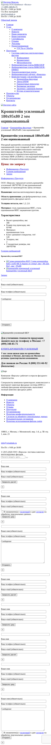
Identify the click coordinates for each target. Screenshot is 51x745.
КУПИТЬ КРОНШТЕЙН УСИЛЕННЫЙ (19, 349)
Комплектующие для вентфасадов (27, 77)
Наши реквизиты (19, 34)
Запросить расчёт (9, 482)
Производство (12, 93)
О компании (17, 29)
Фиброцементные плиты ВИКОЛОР (28, 65)
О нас (8, 27)
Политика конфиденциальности (20, 414)
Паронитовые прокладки (28, 84)
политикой (25, 512)
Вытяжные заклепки (26, 86)
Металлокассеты (24, 62)
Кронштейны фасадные (27, 79)
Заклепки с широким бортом (29, 89)
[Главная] (8, 105)
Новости (15, 32)
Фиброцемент (23, 58)
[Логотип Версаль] (10, 2)
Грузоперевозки (13, 98)
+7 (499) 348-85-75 (9, 7)
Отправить (6, 325)
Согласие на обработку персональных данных (26, 416)
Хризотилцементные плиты (24, 72)
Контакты (10, 100)
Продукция (11, 51)
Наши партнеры (19, 36)
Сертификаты (18, 39)
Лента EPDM (23, 81)
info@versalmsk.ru (8, 14)
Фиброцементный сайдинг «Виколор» (29, 74)
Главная (9, 24)
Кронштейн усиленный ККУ (19, 271)
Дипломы (16, 43)
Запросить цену (8, 517)
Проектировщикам (20, 46)
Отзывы (15, 41)
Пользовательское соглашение (19, 419)
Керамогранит (23, 60)
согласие (40, 512)
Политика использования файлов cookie (24, 421)
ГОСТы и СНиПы (25, 48)
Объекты (10, 96)
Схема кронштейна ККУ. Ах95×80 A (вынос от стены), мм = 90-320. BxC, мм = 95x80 (27, 263)
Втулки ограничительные (28, 91)
